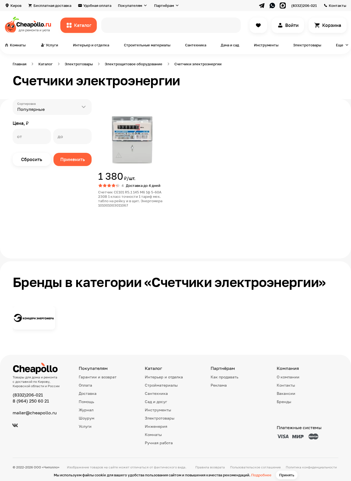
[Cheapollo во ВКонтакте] (15, 425)
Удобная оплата (97, 5)
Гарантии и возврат (98, 377)
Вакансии (286, 393)
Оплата (85, 385)
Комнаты (153, 434)
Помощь (86, 401)
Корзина (331, 25)
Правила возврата (210, 467)
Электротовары (307, 45)
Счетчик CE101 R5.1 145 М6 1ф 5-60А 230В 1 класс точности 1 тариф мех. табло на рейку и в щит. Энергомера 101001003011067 (130, 198)
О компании (288, 377)
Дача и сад (230, 45)
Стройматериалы (161, 385)
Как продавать (224, 377)
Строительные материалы (147, 45)
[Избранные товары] (258, 25)
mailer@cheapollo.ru (35, 412)
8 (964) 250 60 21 (31, 401)
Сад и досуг (156, 401)
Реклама (219, 385)
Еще (339, 45)
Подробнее (261, 475)
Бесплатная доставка (52, 5)
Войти (292, 25)
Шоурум (86, 418)
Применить (72, 159)
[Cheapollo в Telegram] (262, 5)
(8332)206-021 (304, 5)
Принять (286, 475)
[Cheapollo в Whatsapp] (272, 5)
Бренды (284, 401)
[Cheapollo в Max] (283, 5)
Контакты (337, 5)
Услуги (85, 426)
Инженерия (156, 426)
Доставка (88, 393)
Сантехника (195, 45)
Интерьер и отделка (91, 45)
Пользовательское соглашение (255, 467)
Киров (15, 5)
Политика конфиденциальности (311, 467)
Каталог (82, 25)
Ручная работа (159, 442)
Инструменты (266, 45)
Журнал (86, 409)
